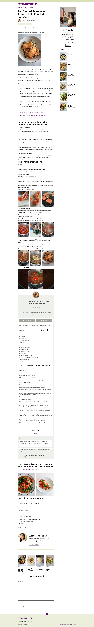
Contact (34, 621)
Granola (69, 64)
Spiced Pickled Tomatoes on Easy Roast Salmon (28, 469)
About (25, 621)
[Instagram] (75, 618)
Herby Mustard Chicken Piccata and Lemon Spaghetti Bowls (71, 105)
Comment (20, 585)
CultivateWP (74, 624)
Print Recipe (28, 320)
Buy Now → (36, 433)
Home (19, 7)
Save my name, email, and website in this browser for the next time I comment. (32, 606)
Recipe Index (20, 621)
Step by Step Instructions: (24, 113)
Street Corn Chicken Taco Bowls (70, 76)
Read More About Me (34, 544)
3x (51, 329)
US (41, 329)
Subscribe (30, 621)
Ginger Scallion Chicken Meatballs (71, 55)
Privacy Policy (62, 624)
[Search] (75, 4)
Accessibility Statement (67, 624)
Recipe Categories (29, 7)
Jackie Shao (23, 20)
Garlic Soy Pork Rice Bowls (71, 94)
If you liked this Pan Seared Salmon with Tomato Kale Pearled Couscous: (33, 115)
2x (49, 329)
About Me (68, 45)
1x (47, 329)
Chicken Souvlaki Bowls (48, 569)
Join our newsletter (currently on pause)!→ (47, 0)
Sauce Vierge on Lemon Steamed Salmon (27, 470)
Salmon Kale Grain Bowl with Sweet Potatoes (21, 569)
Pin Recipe (45, 320)
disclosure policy (32, 27)
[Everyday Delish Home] (28, 4)
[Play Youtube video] (36, 279)
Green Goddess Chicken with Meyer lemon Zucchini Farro (71, 86)
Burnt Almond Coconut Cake (40, 568)
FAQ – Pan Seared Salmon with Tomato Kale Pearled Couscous (31, 112)
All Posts (23, 7)
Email (19, 601)
